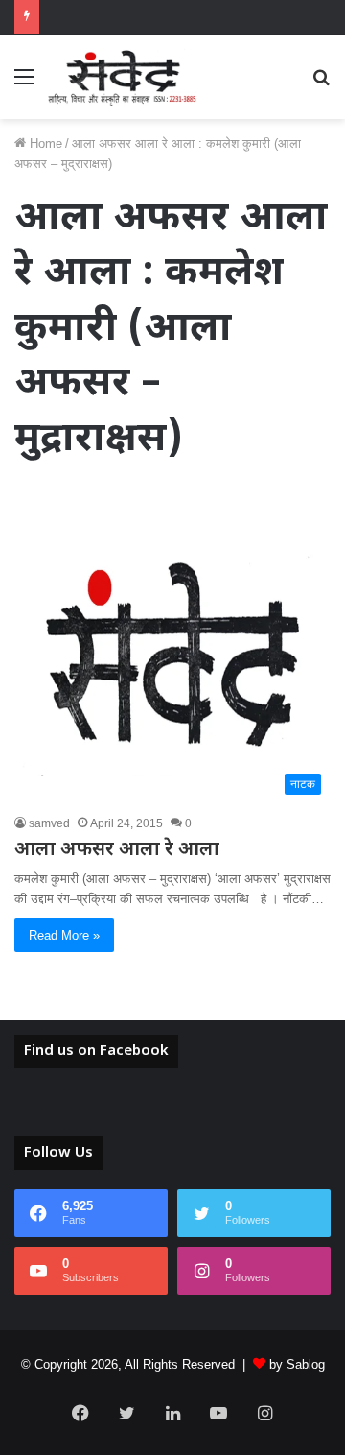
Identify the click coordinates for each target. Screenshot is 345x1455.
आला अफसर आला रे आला (116, 850)
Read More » (64, 935)
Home (44, 143)
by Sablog (297, 1364)
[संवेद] (122, 77)
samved (49, 823)
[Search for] (321, 84)
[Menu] (24, 84)
